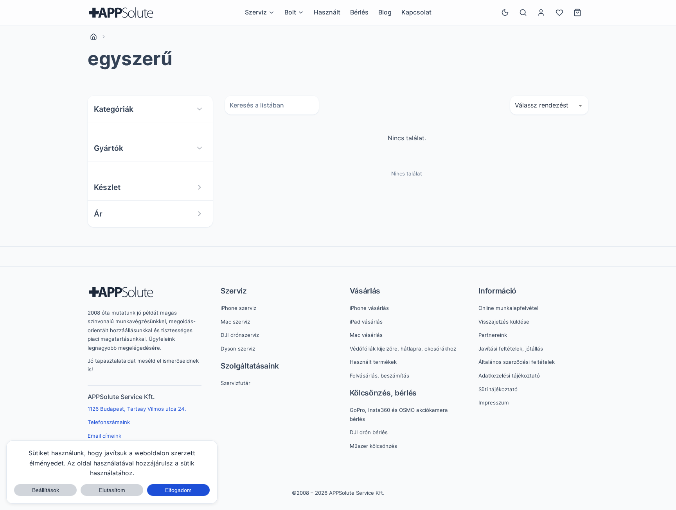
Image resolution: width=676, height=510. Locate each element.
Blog (385, 12)
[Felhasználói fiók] (541, 12)
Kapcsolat (416, 12)
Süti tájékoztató (498, 389)
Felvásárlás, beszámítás (379, 375)
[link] (93, 36)
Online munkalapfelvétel (508, 308)
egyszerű (130, 58)
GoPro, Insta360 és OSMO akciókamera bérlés (399, 414)
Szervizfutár (235, 383)
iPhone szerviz (238, 308)
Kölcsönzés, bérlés (383, 392)
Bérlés (359, 12)
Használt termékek (373, 362)
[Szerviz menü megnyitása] (271, 12)
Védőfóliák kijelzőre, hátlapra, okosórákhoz (403, 348)
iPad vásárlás (366, 322)
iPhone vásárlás (369, 308)
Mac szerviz (235, 322)
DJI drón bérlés (369, 432)
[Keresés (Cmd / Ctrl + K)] (523, 12)
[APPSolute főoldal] (121, 12)
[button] (150, 109)
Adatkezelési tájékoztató (509, 375)
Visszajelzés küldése (503, 322)
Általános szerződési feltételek (516, 362)
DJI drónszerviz (240, 335)
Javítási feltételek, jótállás (510, 348)
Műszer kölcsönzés (373, 446)
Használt (327, 12)
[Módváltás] (505, 12)
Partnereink (492, 335)
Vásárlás (365, 290)
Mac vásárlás (366, 335)
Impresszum (493, 402)
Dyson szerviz (238, 348)
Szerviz (234, 290)
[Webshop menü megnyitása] (301, 12)
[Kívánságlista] (559, 12)
